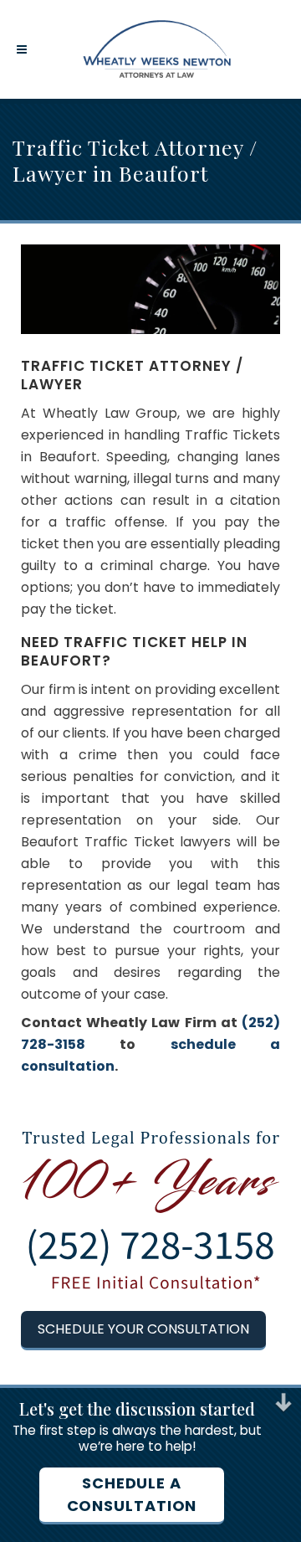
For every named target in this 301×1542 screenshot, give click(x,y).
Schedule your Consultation (143, 1329)
